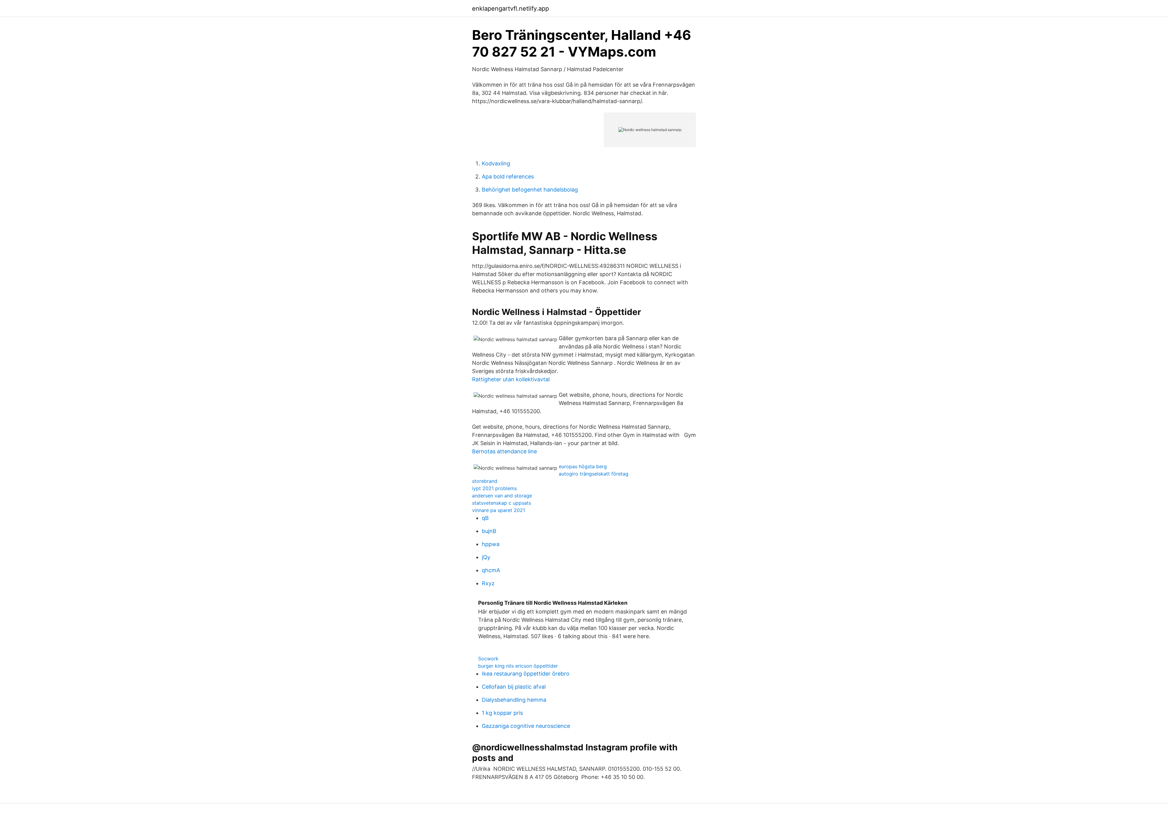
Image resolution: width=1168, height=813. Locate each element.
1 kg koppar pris (502, 713)
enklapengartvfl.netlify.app (510, 8)
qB (485, 518)
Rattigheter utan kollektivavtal (511, 379)
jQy (486, 557)
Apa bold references (508, 176)
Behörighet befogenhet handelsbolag (530, 189)
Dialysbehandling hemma (514, 700)
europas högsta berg (583, 466)
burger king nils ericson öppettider (518, 666)
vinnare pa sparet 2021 (498, 510)
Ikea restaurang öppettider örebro (525, 673)
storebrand (484, 481)
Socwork (488, 659)
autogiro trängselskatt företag (593, 474)
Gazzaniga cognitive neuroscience (526, 726)
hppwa (490, 544)
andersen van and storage (502, 496)
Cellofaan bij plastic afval (514, 686)
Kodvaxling (496, 163)
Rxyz (488, 583)
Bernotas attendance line (504, 451)
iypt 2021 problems (494, 488)
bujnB (489, 531)
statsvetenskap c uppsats (501, 503)
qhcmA (491, 570)
